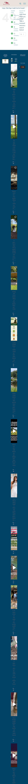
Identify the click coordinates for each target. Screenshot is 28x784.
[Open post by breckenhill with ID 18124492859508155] (14, 127)
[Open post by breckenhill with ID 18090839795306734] (14, 329)
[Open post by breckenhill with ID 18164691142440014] (14, 485)
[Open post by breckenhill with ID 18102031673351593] (14, 76)
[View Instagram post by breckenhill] (15, 86)
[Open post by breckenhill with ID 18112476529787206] (14, 178)
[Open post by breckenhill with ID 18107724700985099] (14, 380)
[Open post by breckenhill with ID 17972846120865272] (14, 755)
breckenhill (14, 65)
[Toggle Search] (20, 3)
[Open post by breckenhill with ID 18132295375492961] (14, 568)
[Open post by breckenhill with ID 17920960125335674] (14, 648)
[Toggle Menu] (24, 3)
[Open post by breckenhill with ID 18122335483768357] (14, 278)
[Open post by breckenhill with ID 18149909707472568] (14, 597)
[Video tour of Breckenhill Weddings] (22, 67)
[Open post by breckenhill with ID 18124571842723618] (14, 538)
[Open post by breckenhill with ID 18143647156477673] (14, 227)
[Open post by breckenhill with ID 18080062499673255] (14, 431)
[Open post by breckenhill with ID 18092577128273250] (14, 704)
